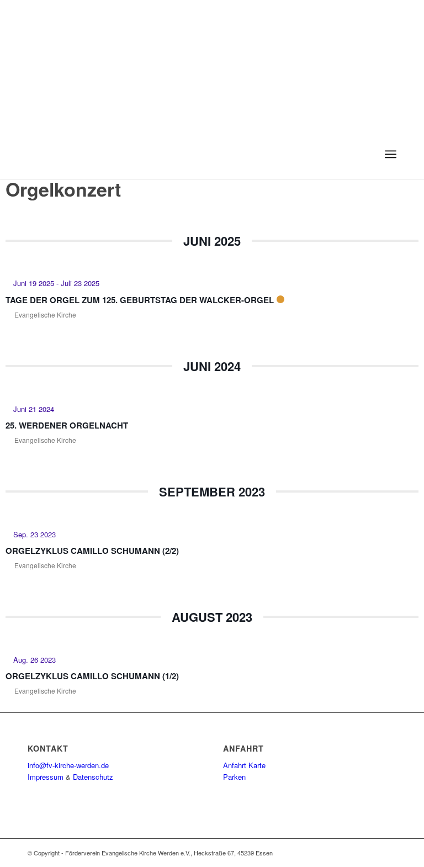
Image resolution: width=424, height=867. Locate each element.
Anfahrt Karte (244, 765)
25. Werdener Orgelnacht (67, 425)
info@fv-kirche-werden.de (68, 765)
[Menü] (390, 154)
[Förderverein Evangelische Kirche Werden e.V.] (60, 154)
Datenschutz (93, 776)
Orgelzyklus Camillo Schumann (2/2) (92, 550)
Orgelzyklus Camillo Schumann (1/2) (92, 676)
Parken (234, 776)
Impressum (45, 776)
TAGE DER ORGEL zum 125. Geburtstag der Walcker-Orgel (140, 300)
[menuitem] (390, 154)
